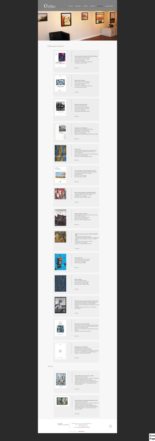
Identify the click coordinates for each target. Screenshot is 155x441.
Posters (61, 46)
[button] (81, 431)
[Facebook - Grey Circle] (110, 426)
